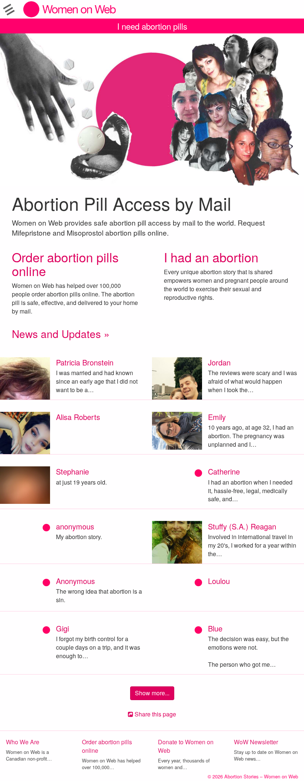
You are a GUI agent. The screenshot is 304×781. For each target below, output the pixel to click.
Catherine (224, 471)
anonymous (75, 526)
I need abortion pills (152, 26)
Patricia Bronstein (84, 362)
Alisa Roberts (78, 416)
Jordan (219, 362)
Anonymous (75, 580)
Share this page (154, 714)
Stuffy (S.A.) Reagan (242, 526)
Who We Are (22, 742)
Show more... (152, 693)
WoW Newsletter (256, 742)
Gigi (62, 628)
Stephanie (72, 471)
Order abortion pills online (65, 264)
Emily (217, 416)
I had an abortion (211, 257)
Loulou (219, 580)
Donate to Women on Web (186, 746)
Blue (215, 628)
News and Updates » (61, 333)
